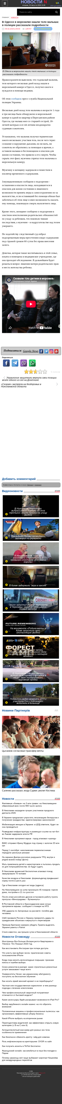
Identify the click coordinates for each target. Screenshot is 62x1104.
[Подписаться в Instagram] (51, 351)
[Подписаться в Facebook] (41, 351)
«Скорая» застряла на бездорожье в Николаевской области (21, 385)
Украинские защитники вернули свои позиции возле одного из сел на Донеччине (29, 379)
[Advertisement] (31, 432)
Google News (30, 350)
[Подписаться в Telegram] (46, 351)
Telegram (30, 485)
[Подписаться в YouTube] (56, 351)
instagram (38, 485)
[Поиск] (56, 12)
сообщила (16, 98)
